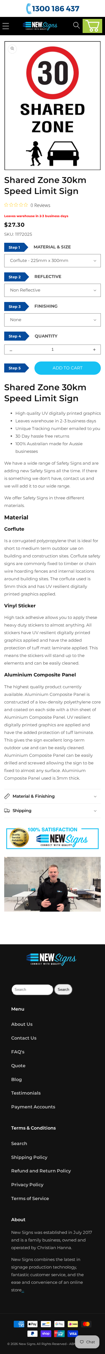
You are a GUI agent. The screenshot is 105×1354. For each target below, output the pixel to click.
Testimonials (26, 1093)
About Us (21, 1024)
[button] (92, 26)
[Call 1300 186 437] (53, 9)
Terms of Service (30, 1198)
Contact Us (23, 1038)
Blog (16, 1079)
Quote (18, 1065)
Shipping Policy (29, 1157)
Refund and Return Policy (41, 1171)
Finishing (46, 306)
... (23, 1290)
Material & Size (52, 247)
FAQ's (17, 1052)
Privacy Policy (27, 1184)
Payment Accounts (33, 1107)
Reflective (47, 276)
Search (19, 1143)
